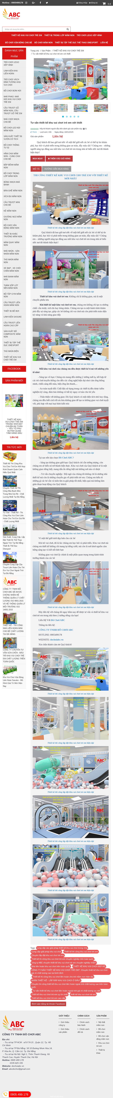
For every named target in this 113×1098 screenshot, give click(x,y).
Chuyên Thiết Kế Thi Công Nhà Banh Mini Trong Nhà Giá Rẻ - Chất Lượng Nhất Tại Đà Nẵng (13, 492)
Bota (61, 1097)
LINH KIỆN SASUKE (13, 317)
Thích (34, 132)
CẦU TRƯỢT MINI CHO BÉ (12, 203)
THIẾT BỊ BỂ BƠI (11, 311)
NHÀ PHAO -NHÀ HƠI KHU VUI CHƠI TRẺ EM (12, 99)
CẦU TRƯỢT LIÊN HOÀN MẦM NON (12, 303)
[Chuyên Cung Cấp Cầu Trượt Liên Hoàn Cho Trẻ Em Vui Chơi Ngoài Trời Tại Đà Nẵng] (14, 557)
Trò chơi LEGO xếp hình (11, 63)
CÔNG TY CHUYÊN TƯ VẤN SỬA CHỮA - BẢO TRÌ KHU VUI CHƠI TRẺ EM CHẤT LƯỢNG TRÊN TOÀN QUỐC (14, 656)
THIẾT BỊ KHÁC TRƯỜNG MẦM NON (13, 235)
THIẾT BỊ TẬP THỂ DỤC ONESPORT (12, 344)
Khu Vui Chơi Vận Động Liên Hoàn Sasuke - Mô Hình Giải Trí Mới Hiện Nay (13, 681)
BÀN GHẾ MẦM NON (13, 191)
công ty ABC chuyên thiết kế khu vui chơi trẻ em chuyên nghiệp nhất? (63, 962)
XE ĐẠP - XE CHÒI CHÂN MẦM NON (12, 269)
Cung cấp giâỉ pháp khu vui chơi (46, 951)
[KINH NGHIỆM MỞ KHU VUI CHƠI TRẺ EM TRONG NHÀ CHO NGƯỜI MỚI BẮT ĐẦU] (14, 400)
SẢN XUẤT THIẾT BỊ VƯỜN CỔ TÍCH (13, 137)
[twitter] (47, 2)
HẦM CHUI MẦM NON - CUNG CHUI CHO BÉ (12, 156)
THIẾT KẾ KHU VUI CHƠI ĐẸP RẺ (89, 966)
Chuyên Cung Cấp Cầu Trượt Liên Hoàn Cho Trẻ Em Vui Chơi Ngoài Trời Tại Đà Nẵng (13, 568)
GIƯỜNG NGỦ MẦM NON (13, 218)
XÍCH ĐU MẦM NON (12, 196)
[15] (40, 108)
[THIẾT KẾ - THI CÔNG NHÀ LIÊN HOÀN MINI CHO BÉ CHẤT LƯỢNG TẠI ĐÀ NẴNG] (14, 618)
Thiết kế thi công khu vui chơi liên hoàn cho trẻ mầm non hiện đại (63, 976)
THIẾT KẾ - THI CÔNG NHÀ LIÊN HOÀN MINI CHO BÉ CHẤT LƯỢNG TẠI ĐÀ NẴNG (13, 629)
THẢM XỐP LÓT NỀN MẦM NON (11, 286)
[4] (101, 108)
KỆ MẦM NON (10, 211)
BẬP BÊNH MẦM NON (11, 166)
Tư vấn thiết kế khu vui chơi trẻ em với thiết (51, 54)
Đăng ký (94, 3)
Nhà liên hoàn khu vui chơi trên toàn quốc (50, 966)
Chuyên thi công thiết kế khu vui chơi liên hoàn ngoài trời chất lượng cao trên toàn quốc (69, 985)
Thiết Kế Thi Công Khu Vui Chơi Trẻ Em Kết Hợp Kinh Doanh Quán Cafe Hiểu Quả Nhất (14, 468)
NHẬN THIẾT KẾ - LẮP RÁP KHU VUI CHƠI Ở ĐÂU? (55, 980)
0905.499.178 (19, 1094)
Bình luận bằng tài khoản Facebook (48, 1004)
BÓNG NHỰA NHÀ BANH (12, 183)
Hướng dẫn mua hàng (56, 169)
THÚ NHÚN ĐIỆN (11, 351)
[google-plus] (33, 2)
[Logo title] (14, 14)
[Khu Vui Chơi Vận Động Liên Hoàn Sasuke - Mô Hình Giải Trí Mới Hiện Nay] (14, 670)
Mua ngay (38, 158)
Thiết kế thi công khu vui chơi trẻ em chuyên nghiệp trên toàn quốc (62, 959)
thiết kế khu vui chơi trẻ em (83, 994)
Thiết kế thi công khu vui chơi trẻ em (81, 951)
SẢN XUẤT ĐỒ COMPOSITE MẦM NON (12, 334)
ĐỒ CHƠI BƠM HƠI (12, 91)
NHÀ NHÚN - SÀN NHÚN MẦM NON (11, 252)
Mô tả (36, 169)
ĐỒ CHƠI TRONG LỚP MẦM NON (11, 174)
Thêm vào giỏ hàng (60, 158)
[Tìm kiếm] (67, 29)
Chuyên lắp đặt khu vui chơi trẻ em (47, 955)
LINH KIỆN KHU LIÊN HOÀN (11, 72)
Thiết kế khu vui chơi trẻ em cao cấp (48, 998)
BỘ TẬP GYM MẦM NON (12, 295)
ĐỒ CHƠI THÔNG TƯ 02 (11, 146)
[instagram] (26, 2)
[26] (81, 108)
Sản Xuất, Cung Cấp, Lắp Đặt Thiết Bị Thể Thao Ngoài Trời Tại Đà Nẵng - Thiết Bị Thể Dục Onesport (14, 543)
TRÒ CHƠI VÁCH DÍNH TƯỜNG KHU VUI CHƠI (12, 82)
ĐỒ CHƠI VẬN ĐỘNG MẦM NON (11, 226)
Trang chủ (34, 51)
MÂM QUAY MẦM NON (11, 243)
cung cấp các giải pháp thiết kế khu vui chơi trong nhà (62, 948)
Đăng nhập (82, 3)
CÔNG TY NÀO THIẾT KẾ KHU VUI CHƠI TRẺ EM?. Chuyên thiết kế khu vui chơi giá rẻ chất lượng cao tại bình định (69, 971)
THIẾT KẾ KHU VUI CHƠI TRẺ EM (12, 358)
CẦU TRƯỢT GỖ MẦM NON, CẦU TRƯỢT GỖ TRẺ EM (13, 110)
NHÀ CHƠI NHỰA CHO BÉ (11, 120)
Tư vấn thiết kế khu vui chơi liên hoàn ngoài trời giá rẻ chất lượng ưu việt (66, 991)
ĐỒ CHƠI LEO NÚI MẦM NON (12, 129)
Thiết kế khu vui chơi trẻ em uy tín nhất (49, 994)
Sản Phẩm (46, 51)
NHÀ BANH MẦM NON (11, 278)
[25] (60, 108)
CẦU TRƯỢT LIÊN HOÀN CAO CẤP (12, 324)
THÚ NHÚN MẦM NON (11, 260)
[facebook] (40, 2)
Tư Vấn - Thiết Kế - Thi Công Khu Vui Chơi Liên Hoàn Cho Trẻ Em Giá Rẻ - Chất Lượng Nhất (14, 517)
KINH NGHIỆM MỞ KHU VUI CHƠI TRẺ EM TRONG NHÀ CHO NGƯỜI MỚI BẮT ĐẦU (14, 425)
